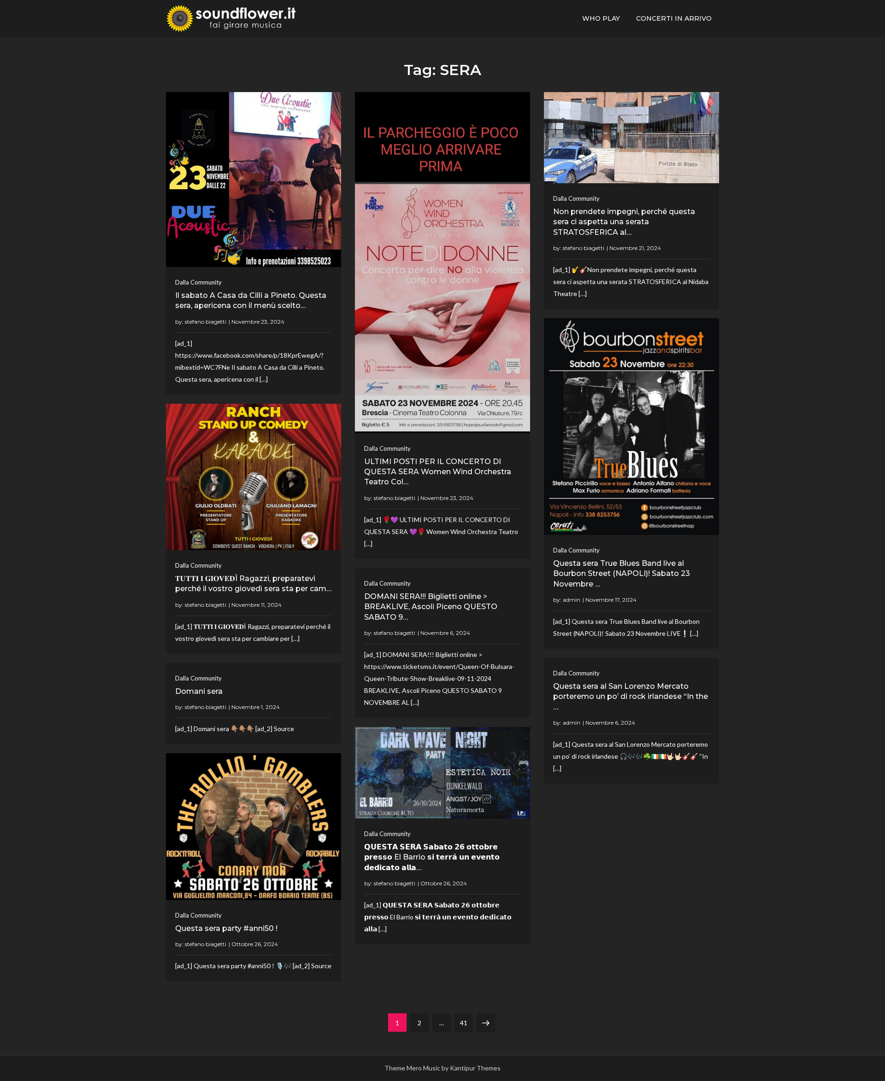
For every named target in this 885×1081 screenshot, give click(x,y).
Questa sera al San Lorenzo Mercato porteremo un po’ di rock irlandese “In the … (630, 696)
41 (466, 1022)
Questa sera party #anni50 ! (226, 928)
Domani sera (199, 691)
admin (571, 599)
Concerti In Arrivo (674, 18)
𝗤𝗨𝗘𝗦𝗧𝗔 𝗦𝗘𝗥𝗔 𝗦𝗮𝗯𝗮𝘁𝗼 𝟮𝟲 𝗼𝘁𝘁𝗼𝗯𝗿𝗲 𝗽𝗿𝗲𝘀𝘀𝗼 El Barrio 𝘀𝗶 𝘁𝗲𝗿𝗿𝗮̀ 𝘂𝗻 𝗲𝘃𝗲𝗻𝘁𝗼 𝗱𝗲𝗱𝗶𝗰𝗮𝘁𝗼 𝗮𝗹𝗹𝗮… (432, 857)
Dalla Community (198, 282)
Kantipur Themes (475, 1068)
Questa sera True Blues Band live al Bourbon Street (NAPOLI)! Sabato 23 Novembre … (621, 573)
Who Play (601, 18)
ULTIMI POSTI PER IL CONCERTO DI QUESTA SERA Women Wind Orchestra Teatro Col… (437, 472)
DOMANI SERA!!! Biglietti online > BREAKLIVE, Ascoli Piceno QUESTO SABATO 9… (430, 607)
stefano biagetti (205, 321)
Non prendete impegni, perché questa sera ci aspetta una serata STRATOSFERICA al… (624, 222)
